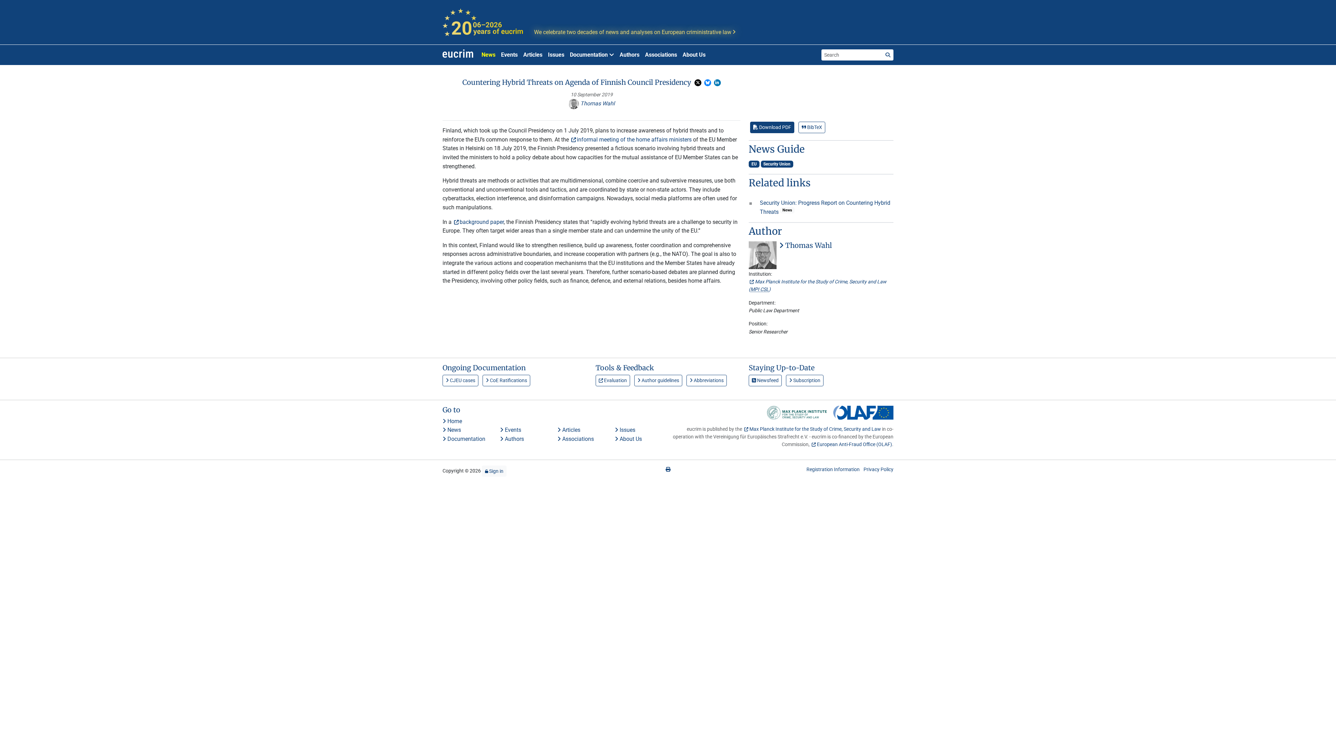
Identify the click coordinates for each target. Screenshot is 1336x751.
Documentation (465, 439)
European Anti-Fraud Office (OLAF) (854, 444)
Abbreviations (708, 380)
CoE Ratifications (508, 380)
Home (454, 421)
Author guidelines (660, 380)
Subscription (806, 380)
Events (509, 54)
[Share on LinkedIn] (717, 82)
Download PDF (774, 127)
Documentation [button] (589, 54)
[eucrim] (458, 54)
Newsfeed (767, 380)
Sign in (495, 471)
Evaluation (615, 380)
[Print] (668, 469)
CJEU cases (462, 380)
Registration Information (833, 469)
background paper (482, 222)
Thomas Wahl (597, 103)
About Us (694, 54)
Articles (532, 54)
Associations (661, 54)
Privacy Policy (878, 469)
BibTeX (814, 127)
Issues (556, 54)
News (488, 54)
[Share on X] (697, 82)
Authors (629, 54)
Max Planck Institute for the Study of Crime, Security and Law (815, 429)
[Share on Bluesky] (707, 82)
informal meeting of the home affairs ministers (634, 139)
